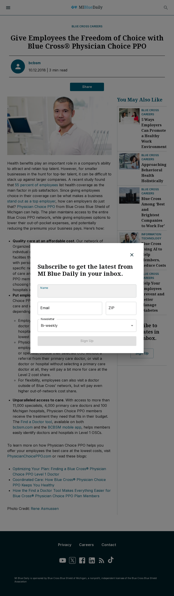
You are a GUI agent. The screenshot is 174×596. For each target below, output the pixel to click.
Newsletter (48, 319)
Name (44, 288)
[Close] (131, 254)
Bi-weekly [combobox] (49, 325)
